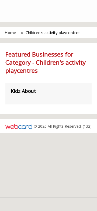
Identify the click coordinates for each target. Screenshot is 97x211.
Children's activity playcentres (53, 32)
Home (10, 32)
